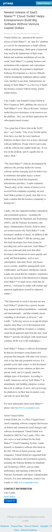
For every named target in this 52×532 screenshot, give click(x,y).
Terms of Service (31, 526)
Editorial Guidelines (29, 530)
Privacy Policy (16, 526)
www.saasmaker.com (28, 482)
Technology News (33, 33)
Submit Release (43, 3)
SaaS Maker (9, 496)
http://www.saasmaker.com (27, 407)
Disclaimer (4, 526)
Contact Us (10, 500)
